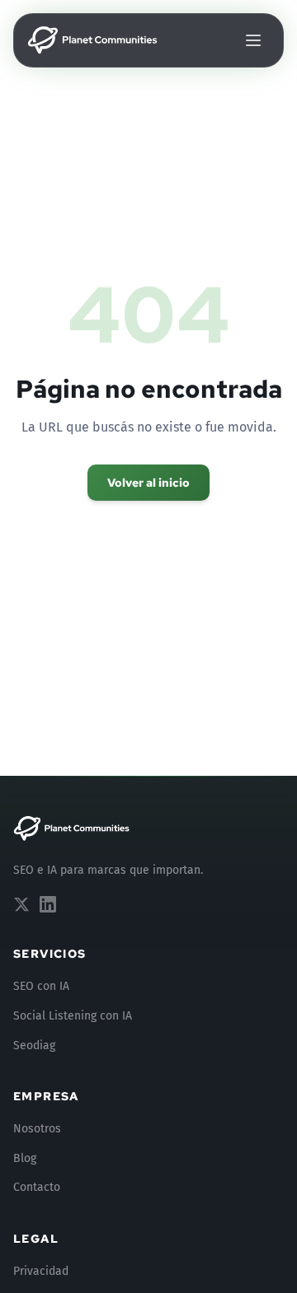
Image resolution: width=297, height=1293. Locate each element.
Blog (24, 1158)
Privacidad (40, 1271)
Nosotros (37, 1129)
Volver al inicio (148, 482)
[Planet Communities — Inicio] (93, 40)
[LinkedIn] (48, 904)
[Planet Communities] (72, 828)
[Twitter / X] (21, 904)
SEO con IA (41, 986)
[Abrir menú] (253, 40)
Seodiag (34, 1046)
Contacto (36, 1187)
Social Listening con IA (72, 1016)
